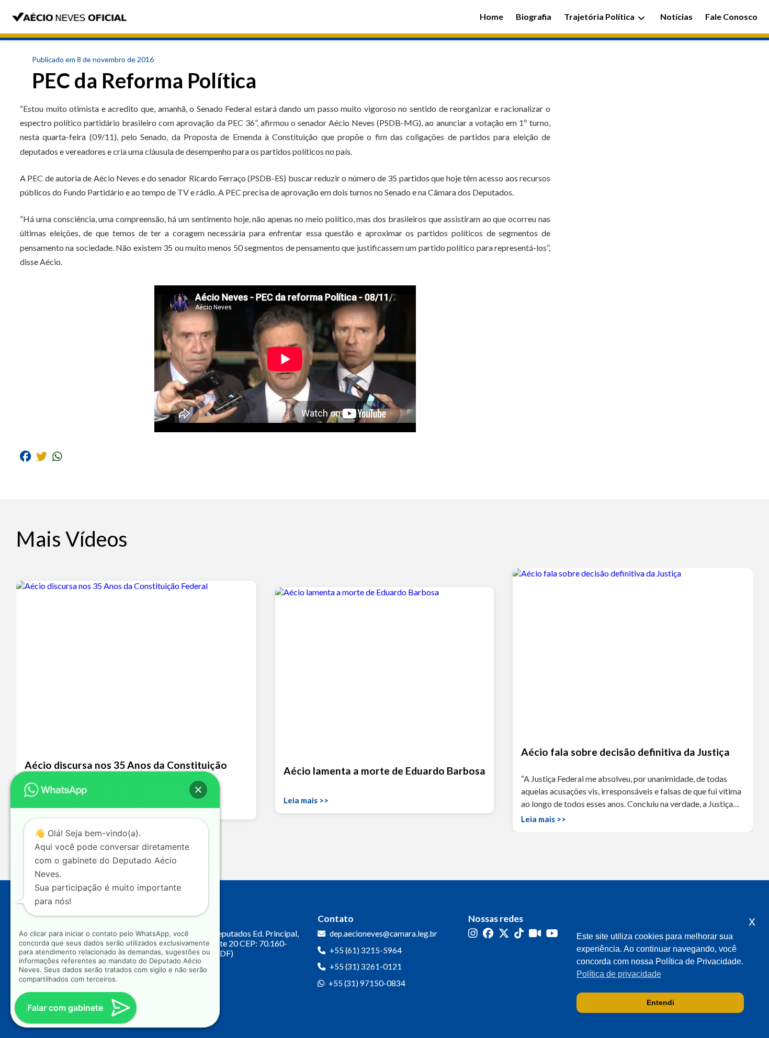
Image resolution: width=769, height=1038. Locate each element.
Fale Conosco (731, 16)
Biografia (533, 16)
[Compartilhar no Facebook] (25, 456)
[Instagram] (473, 932)
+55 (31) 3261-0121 (366, 966)
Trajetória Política (599, 16)
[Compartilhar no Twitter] (41, 456)
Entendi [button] (660, 1002)
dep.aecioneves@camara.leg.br (383, 933)
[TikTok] (519, 932)
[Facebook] (488, 932)
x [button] (752, 921)
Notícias (676, 16)
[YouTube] (552, 932)
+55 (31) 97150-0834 (367, 983)
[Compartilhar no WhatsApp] (57, 456)
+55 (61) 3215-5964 (366, 950)
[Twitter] (504, 932)
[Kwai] (535, 932)
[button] (198, 790)
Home (491, 16)
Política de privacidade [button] (618, 974)
